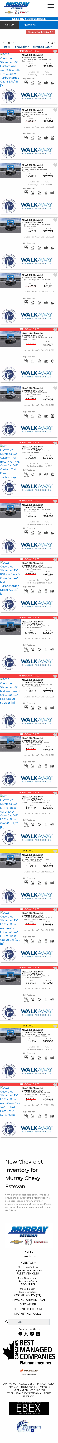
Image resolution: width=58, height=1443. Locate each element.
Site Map (14, 1387)
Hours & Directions (27, 1292)
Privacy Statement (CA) (27, 1300)
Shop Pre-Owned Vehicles (28, 1270)
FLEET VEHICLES (28, 1273)
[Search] (7, 1322)
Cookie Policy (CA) (27, 1295)
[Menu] (50, 6)
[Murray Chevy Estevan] (17, 8)
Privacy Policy (46, 1384)
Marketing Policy (27, 1313)
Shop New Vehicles (28, 1267)
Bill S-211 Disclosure (28, 1309)
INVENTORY (28, 1262)
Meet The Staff (27, 1289)
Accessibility (27, 1384)
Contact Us (10, 1384)
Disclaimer (27, 1304)
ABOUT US (28, 1284)
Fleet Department (27, 1278)
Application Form (28, 1281)
